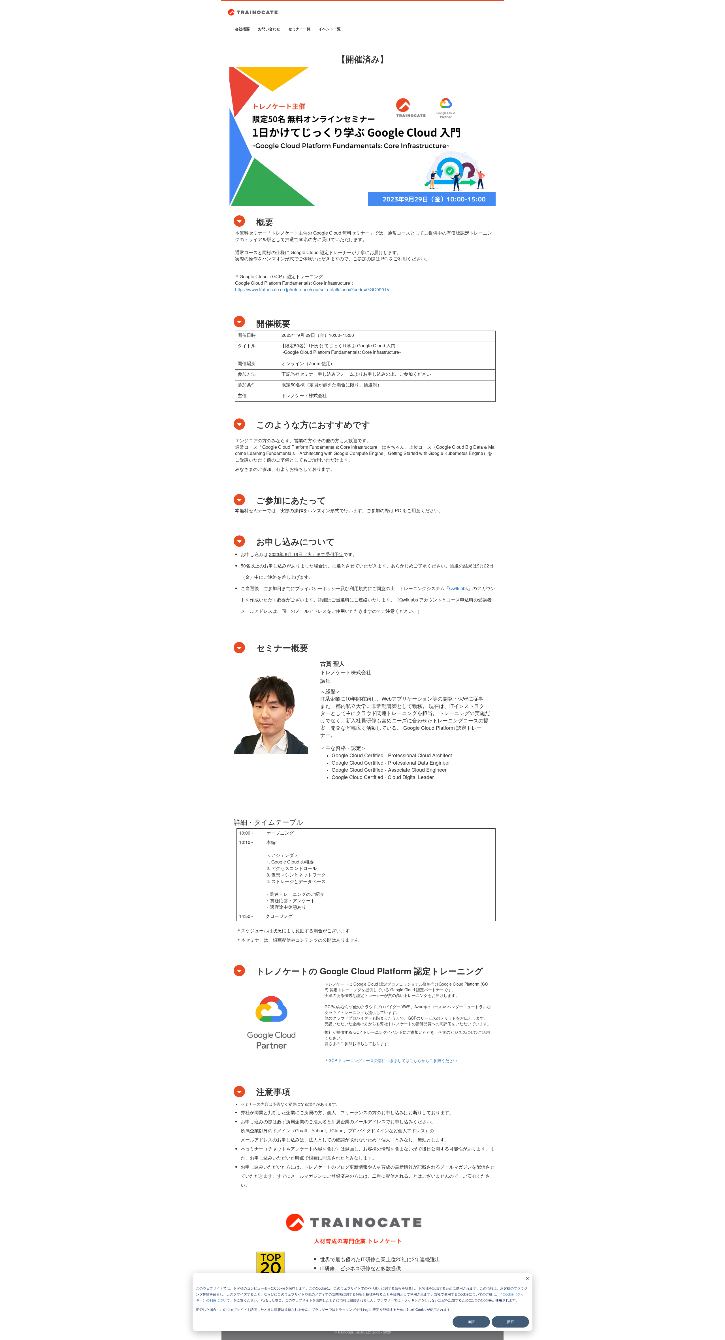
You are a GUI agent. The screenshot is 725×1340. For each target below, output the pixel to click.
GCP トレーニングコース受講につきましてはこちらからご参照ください (393, 1060)
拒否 (510, 1322)
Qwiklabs (458, 588)
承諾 (471, 1322)
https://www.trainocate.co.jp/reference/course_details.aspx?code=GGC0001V (312, 289)
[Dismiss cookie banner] (527, 1279)
